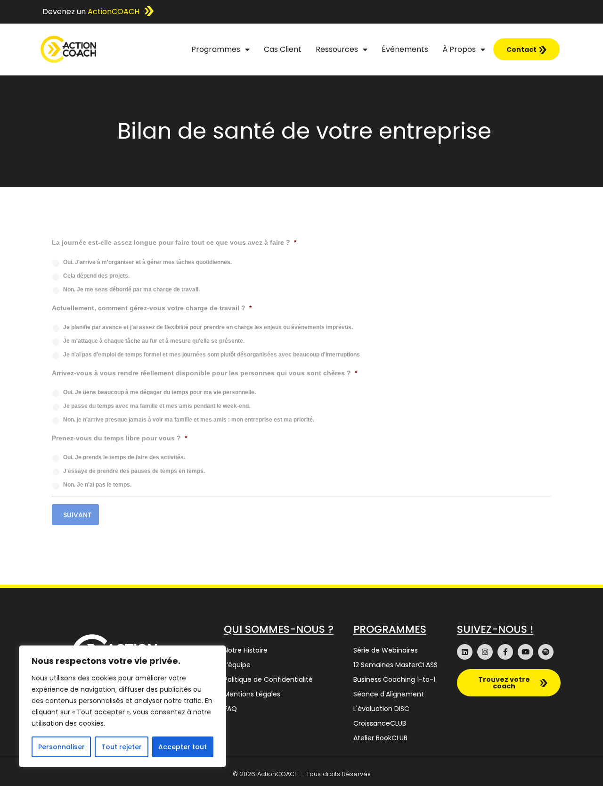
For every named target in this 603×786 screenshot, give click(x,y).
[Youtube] (525, 652)
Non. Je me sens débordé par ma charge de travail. (131, 289)
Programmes (215, 49)
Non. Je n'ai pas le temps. (97, 484)
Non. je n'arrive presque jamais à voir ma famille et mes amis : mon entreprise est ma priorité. (188, 419)
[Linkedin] (465, 652)
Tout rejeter (121, 747)
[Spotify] (546, 652)
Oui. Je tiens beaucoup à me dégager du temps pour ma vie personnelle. (159, 392)
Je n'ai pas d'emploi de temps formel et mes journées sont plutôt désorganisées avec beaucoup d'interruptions (211, 354)
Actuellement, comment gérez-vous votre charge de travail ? (152, 308)
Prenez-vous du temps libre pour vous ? (119, 438)
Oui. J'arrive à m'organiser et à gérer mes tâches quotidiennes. (147, 262)
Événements (405, 49)
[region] (122, 706)
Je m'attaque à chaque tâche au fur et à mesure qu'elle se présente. (153, 341)
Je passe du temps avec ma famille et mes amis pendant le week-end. (156, 406)
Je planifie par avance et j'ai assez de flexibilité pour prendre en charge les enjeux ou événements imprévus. (208, 327)
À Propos (459, 49)
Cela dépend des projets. (96, 276)
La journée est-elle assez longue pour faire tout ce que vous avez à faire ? (174, 242)
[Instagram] (485, 652)
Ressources (337, 49)
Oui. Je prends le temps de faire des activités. (124, 457)
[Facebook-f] (505, 652)
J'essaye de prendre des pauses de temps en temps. (134, 471)
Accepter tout (182, 747)
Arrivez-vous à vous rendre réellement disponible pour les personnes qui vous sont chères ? (204, 373)
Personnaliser (61, 747)
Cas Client (283, 49)
